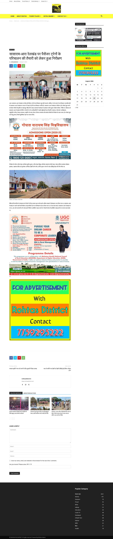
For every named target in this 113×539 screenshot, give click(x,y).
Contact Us (43, 1)
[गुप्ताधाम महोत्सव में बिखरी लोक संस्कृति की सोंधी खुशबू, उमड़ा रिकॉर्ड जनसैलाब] (19, 403)
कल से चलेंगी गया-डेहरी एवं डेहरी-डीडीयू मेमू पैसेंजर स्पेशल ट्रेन (57, 369)
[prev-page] (10, 419)
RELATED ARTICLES (15, 393)
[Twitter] (15, 66)
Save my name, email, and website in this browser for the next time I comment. (34, 460)
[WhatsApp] (23, 66)
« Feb (76, 107)
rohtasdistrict (14, 62)
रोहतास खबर (16, 21)
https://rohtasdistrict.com (28, 381)
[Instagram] (26, 385)
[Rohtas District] (56, 8)
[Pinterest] (19, 66)
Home (10, 1)
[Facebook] (11, 66)
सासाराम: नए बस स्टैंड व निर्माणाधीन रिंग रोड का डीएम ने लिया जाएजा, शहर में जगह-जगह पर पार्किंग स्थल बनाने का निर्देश (61, 413)
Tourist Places (25, 1)
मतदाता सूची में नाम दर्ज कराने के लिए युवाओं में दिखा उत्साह (23, 368)
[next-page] (13, 419)
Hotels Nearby (34, 1)
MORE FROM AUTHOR (30, 393)
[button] (101, 16)
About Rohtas (17, 1)
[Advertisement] (40, 35)
